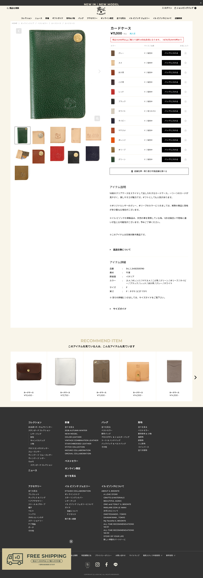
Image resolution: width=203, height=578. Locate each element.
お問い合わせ (121, 555)
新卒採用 (169, 555)
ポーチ (31, 527)
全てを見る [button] (121, 18)
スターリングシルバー (74, 497)
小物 (32, 444)
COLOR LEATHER (73, 437)
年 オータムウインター (40, 427)
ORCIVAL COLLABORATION (78, 453)
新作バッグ (106, 434)
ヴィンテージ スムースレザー (40, 455)
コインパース (143, 447)
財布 (32, 437)
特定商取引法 (86, 555)
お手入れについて (111, 511)
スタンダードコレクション (39, 430)
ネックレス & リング (36, 497)
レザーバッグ (35, 434)
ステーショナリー (35, 521)
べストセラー (143, 430)
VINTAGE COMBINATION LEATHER (81, 440)
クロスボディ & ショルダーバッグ (115, 437)
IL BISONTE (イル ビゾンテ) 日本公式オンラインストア (101, 11)
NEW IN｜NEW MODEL (101, 2)
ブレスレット (33, 494)
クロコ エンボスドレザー (38, 448)
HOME (14, 23)
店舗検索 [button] (178, 18)
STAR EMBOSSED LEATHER (78, 444)
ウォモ (31, 461)
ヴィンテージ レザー (36, 458)
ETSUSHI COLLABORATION (78, 491)
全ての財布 (142, 450)
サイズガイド (145, 297)
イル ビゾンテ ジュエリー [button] (139, 18)
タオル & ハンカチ (36, 517)
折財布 (141, 440)
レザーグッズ (70, 501)
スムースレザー (34, 452)
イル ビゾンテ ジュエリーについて (79, 504)
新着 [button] (47, 18)
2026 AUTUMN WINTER (76, 430)
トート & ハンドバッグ (111, 440)
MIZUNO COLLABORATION (78, 450)
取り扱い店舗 (70, 519)
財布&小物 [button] (70, 18)
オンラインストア (27, 23)
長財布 (141, 437)
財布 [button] (140, 422)
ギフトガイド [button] (57, 18)
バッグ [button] (81, 18)
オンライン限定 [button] (107, 18)
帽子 (30, 507)
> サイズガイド (118, 309)
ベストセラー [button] (71, 460)
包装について (72, 511)
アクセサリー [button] (92, 18)
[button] (99, 71)
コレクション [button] (26, 18)
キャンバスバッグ (37, 440)
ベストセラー (43, 23)
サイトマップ (134, 555)
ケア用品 (32, 524)
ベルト (31, 511)
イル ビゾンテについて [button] (162, 18)
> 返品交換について (120, 249)
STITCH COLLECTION (75, 447)
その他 (104, 447)
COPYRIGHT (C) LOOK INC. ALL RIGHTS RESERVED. (101, 574)
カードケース (56, 23)
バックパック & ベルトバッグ (114, 444)
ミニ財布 (141, 444)
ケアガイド (71, 514)
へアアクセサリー (35, 501)
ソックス (32, 514)
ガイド (67, 507)
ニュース (38, 18)
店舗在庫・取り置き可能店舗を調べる (150, 171)
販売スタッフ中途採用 (151, 555)
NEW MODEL (71, 434)
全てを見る (69, 427)
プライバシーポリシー (103, 555)
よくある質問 (72, 555)
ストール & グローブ (36, 504)
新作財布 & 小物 (144, 434)
